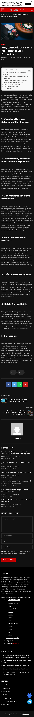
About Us (6, 685)
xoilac (10, 618)
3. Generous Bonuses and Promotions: (15, 80)
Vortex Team (6, 456)
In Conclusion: (8, 88)
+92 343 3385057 (14, 600)
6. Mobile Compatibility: (11, 86)
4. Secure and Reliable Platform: (14, 82)
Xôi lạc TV (16, 644)
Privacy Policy (7, 698)
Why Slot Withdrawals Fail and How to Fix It (16, 472)
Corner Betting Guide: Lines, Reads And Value (16, 481)
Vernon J (5, 57)
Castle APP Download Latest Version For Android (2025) (18, 400)
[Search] (31, 10)
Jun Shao (6, 467)
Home (3, 14)
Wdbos (3, 130)
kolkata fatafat (13, 603)
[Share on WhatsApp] (19, 384)
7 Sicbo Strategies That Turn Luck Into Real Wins (16, 463)
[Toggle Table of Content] (28, 70)
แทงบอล (10, 612)
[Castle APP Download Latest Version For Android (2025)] (4, 400)
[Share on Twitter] (14, 384)
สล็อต (10, 635)
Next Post (29, 408)
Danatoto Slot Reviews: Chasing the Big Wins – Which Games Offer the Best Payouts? (14, 412)
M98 (9, 632)
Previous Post (6, 395)
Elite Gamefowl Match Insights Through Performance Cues (15, 490)
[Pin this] (25, 384)
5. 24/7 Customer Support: (12, 84)
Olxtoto (10, 615)
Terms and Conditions (10, 701)
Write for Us (6, 705)
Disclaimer (6, 691)
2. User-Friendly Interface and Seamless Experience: (16, 77)
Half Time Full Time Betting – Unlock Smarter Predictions (16, 501)
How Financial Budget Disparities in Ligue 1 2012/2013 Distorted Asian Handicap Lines (15, 453)
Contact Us (6, 688)
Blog (9, 14)
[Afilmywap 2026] (17, 9)
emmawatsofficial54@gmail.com (19, 597)
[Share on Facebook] (8, 384)
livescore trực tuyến (12, 638)
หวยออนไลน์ (12, 609)
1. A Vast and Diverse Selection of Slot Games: (14, 73)
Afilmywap (26, 714)
